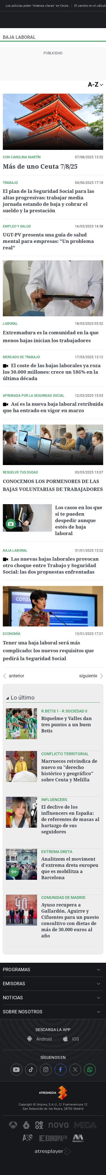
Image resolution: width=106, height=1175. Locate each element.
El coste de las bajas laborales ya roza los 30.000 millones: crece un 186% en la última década (52, 372)
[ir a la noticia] (21, 723)
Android (43, 1039)
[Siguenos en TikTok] (31, 1069)
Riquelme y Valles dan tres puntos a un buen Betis (66, 724)
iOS (75, 1039)
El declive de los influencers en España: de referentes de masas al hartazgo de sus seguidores (70, 819)
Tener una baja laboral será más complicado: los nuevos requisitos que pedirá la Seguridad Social (48, 650)
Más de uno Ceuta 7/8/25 (40, 166)
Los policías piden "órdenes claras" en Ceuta (37, 5)
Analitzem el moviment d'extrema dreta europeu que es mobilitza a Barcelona (69, 868)
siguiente (88, 675)
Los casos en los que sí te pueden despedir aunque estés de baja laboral (78, 520)
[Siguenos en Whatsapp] (90, 1069)
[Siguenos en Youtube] (16, 1069)
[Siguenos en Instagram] (46, 1069)
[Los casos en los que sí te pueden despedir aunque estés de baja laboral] (27, 518)
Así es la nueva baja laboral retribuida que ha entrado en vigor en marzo (53, 407)
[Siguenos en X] (75, 1069)
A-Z (94, 84)
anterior (16, 675)
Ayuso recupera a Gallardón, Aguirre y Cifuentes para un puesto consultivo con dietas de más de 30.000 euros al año (70, 920)
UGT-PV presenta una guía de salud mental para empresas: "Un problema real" (48, 241)
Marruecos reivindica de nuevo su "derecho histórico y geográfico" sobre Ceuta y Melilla (69, 770)
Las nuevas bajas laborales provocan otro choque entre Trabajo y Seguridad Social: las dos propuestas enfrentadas (51, 565)
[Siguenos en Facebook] (60, 1069)
